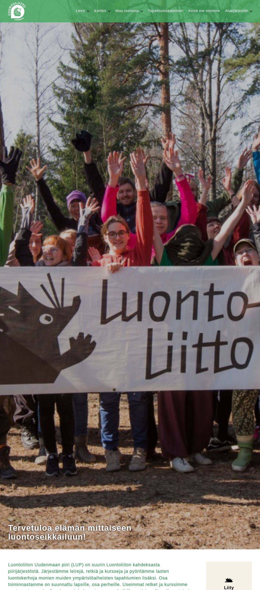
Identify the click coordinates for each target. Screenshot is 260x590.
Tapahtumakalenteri (165, 11)
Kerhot (100, 11)
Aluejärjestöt (236, 11)
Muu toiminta (127, 11)
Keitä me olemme (204, 11)
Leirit (80, 11)
